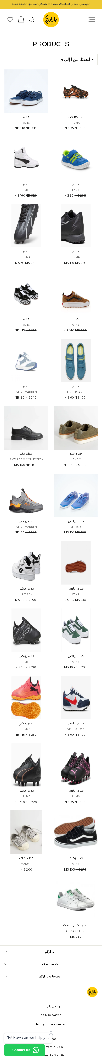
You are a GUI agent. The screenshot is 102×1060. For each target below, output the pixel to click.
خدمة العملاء (50, 964)
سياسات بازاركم (49, 976)
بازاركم (49, 951)
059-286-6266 (51, 1016)
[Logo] (51, 19)
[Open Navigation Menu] (92, 20)
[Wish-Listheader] (10, 19)
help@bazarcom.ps (50, 1025)
